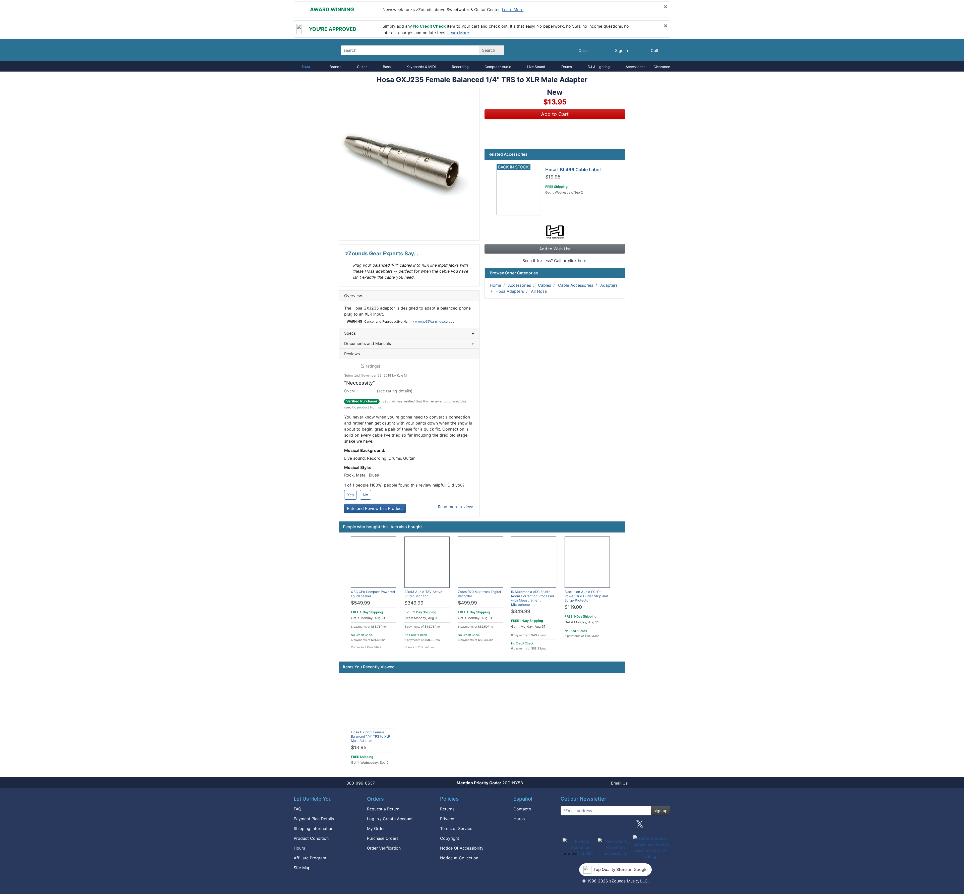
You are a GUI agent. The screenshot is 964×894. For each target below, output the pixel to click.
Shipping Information (313, 828)
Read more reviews (456, 506)
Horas (519, 818)
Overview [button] (409, 296)
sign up (661, 810)
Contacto (522, 808)
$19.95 (553, 177)
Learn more (512, 9)
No (365, 494)
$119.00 (573, 607)
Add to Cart (555, 114)
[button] (409, 164)
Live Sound (536, 67)
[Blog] (566, 825)
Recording (460, 67)
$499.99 (467, 603)
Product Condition (311, 838)
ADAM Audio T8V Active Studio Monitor (423, 594)
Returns (447, 808)
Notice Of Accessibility (462, 848)
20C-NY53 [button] (490, 782)
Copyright (449, 838)
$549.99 (360, 603)
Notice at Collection (459, 857)
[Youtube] (664, 825)
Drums (566, 67)
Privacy (447, 818)
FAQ (297, 808)
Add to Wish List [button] (555, 248)
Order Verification (384, 848)
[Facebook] (590, 825)
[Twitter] (640, 825)
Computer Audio (498, 67)
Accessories (635, 67)
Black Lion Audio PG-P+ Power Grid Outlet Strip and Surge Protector (586, 596)
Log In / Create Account (390, 818)
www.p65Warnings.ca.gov (434, 321)
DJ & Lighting (599, 67)
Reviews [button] (409, 354)
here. (582, 260)
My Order (376, 828)
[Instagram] (615, 825)
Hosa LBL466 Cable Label (573, 169)
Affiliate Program (310, 857)
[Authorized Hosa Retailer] (555, 231)
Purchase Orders (382, 838)
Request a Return (383, 808)
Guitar (362, 67)
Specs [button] (409, 333)
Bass (387, 67)
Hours (299, 848)
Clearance (661, 67)
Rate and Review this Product (375, 508)
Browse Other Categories (555, 273)
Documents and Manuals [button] (409, 343)
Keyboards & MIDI (421, 67)
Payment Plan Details (314, 818)
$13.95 (359, 747)
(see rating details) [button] (394, 390)
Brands (335, 67)
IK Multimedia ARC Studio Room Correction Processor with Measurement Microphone (532, 598)
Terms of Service (456, 828)
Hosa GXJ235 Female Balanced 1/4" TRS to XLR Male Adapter (370, 736)
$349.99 (414, 603)
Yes (350, 494)
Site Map (302, 867)
